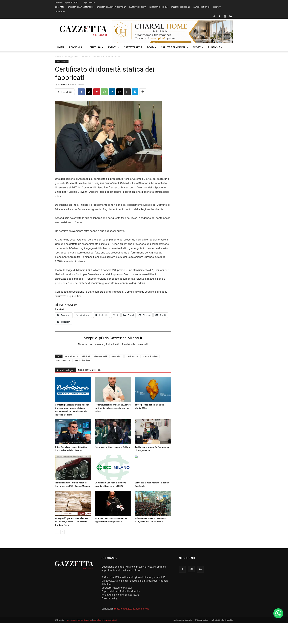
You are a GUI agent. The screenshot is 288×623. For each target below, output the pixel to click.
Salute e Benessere (173, 47)
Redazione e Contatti (182, 620)
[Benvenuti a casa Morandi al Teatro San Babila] (153, 467)
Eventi (112, 47)
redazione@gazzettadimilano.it (131, 608)
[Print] (127, 91)
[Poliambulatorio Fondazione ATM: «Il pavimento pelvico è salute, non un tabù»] (113, 389)
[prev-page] (57, 532)
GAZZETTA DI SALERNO (180, 7)
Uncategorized (71, 56)
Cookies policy (109, 598)
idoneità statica (71, 356)
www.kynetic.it (110, 620)
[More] (142, 91)
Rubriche (214, 47)
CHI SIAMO (59, 7)
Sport (196, 47)
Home (60, 47)
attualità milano (63, 360)
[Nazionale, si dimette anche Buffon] (113, 431)
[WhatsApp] (104, 91)
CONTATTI (217, 7)
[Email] (119, 91)
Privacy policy (201, 620)
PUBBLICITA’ (60, 11)
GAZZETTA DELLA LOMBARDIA (80, 7)
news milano (116, 356)
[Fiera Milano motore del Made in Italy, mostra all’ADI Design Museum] (73, 467)
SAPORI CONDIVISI (202, 7)
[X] (89, 91)
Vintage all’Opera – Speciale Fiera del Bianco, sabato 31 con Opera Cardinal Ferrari (71, 521)
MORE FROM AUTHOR (89, 370)
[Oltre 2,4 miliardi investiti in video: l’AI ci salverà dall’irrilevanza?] (73, 431)
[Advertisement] (206, 84)
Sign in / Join (89, 2)
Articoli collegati (65, 370)
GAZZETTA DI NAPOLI (158, 7)
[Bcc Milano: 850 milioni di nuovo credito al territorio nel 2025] (113, 467)
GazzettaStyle (133, 47)
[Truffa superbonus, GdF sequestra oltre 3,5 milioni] (153, 431)
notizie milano (132, 356)
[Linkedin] (230, 16)
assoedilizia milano (82, 360)
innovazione (71, 620)
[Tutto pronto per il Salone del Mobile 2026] (153, 389)
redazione (62, 84)
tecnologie (98, 620)
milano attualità (100, 356)
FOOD (150, 47)
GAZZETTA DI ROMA (137, 7)
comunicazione (85, 620)
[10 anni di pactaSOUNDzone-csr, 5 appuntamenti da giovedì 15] (113, 503)
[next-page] (62, 532)
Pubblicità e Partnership (222, 620)
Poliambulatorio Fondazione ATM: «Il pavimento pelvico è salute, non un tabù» (113, 408)
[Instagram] (225, 16)
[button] (214, 16)
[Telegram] (135, 91)
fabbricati (86, 356)
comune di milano (150, 356)
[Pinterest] (96, 91)
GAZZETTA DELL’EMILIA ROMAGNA (111, 7)
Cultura (95, 47)
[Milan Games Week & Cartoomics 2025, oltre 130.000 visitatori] (153, 503)
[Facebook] (219, 16)
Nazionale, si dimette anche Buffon (112, 447)
